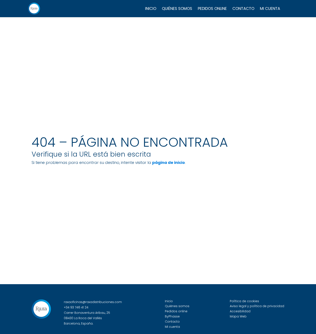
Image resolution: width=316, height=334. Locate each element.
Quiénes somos (177, 9)
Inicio (150, 9)
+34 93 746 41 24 (76, 307)
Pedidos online (212, 9)
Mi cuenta (270, 9)
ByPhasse (172, 316)
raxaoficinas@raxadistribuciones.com (93, 302)
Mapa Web (238, 316)
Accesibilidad (240, 311)
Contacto (243, 9)
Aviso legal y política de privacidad (257, 306)
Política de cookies (244, 301)
